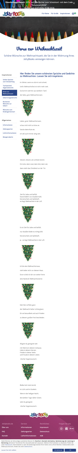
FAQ (3, 432)
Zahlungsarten (8, 129)
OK (70, 450)
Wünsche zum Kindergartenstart (9, 111)
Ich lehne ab (58, 450)
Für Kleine (45, 14)
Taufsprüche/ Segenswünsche (8, 87)
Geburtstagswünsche (10, 98)
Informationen (7, 125)
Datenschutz (44, 432)
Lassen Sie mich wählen (8, 450)
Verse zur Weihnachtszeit (8, 93)
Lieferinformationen (9, 133)
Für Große (54, 14)
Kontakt (5, 436)
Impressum (44, 427)
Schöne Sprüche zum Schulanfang (8, 81)
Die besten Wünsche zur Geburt (7, 104)
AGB (41, 436)
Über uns (5, 427)
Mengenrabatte (8, 137)
